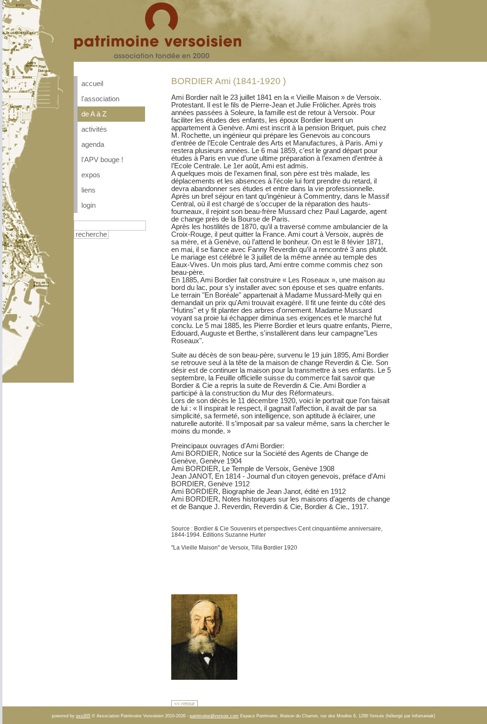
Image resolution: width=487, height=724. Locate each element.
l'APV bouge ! (102, 160)
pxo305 (83, 716)
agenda (92, 144)
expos (90, 175)
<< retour (184, 703)
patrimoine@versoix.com (214, 716)
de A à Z (94, 114)
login (88, 205)
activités (94, 129)
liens (88, 190)
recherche (91, 234)
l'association (100, 99)
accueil (92, 83)
